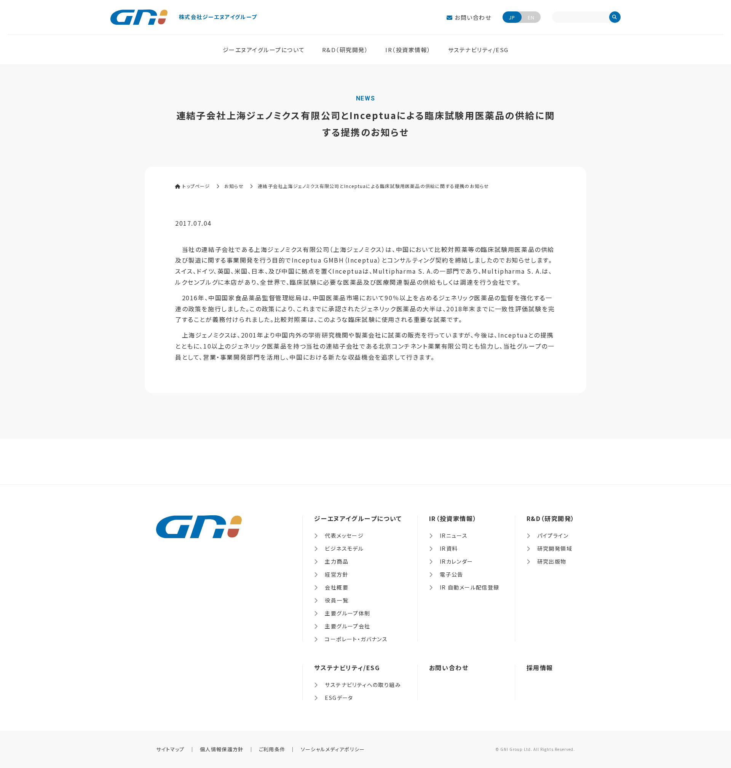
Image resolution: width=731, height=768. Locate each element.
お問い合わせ (472, 17)
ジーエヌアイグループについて (264, 50)
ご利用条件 (272, 749)
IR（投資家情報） (408, 50)
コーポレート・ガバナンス (356, 639)
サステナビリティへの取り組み (363, 684)
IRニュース (454, 535)
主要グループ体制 (347, 613)
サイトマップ (170, 749)
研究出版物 (552, 561)
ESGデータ (339, 697)
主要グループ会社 (347, 626)
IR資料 (449, 548)
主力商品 (336, 561)
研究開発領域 (554, 548)
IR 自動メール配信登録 (470, 587)
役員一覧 (336, 600)
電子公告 (451, 574)
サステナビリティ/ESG (478, 50)
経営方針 (336, 574)
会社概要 (336, 587)
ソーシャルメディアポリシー (333, 749)
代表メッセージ (344, 535)
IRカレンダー (456, 561)
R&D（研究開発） (345, 50)
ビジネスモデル (344, 548)
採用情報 (540, 667)
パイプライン (552, 535)
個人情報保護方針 (221, 749)
